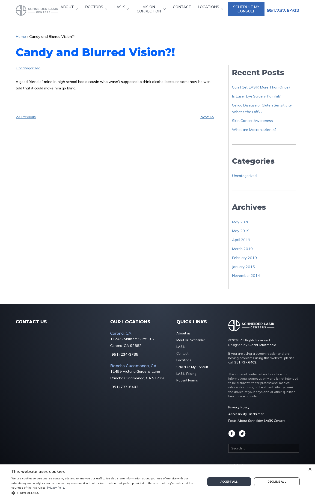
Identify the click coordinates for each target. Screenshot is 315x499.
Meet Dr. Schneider (190, 340)
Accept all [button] (229, 482)
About (67, 6)
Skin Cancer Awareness (252, 120)
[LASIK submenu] (128, 9)
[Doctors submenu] (107, 9)
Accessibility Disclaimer (246, 414)
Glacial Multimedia (262, 345)
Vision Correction (149, 8)
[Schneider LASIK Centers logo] (37, 10)
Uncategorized (28, 68)
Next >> (207, 117)
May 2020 (241, 222)
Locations (208, 6)
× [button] (310, 469)
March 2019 (242, 248)
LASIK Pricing (186, 374)
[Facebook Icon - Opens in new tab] (231, 433)
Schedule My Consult (246, 8)
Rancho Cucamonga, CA (133, 365)
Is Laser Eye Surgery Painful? (256, 96)
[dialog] (157, 481)
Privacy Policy (239, 407)
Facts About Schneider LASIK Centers (256, 421)
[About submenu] (77, 9)
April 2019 (241, 239)
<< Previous (26, 117)
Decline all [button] (276, 482)
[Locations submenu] (223, 9)
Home (21, 36)
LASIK (119, 6)
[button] (106, 493)
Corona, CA (120, 333)
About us (183, 333)
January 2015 (243, 266)
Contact (182, 6)
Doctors (94, 6)
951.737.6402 (245, 362)
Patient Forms (187, 380)
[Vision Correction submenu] (165, 9)
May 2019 (241, 230)
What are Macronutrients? (254, 129)
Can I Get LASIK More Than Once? (261, 87)
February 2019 (244, 257)
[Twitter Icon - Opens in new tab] (242, 433)
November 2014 (246, 275)
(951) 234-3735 (124, 354)
